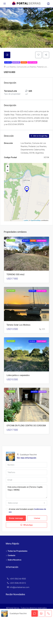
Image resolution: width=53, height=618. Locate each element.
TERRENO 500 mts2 (16, 274)
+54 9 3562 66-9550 (18, 579)
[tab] (7, 55)
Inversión (16, 62)
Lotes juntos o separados (18, 375)
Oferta (23, 62)
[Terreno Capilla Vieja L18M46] (27, 188)
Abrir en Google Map (40, 136)
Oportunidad (32, 62)
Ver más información (26, 458)
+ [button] (7, 166)
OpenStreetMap (36, 220)
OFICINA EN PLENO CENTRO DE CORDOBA (26, 425)
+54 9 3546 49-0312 (18, 583)
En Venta (8, 62)
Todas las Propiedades (17, 551)
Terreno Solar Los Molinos (18, 325)
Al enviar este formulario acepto (27, 510)
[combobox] (26, 503)
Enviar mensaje (16, 518)
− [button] (7, 170)
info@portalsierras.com (19, 587)
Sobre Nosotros (14, 560)
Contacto (11, 555)
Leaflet (26, 220)
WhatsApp (28, 525)
